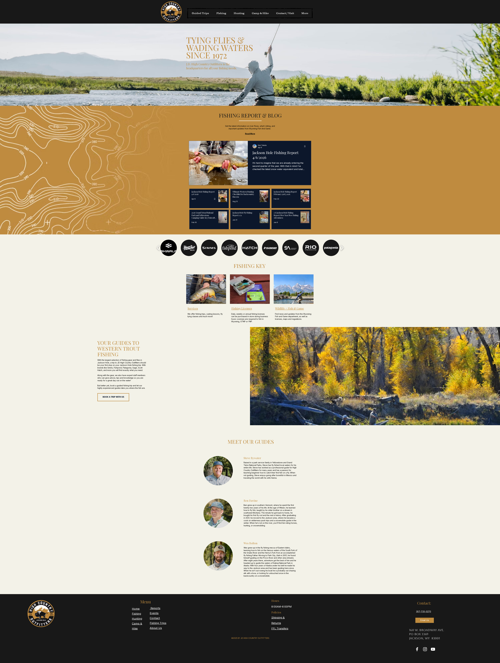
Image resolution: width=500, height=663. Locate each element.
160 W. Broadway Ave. (426, 630)
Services (193, 308)
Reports (155, 608)
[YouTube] (433, 649)
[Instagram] (425, 649)
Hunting (137, 618)
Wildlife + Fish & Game (289, 308)
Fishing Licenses (241, 308)
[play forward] (342, 248)
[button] (168, 248)
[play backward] (158, 248)
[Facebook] (417, 649)
